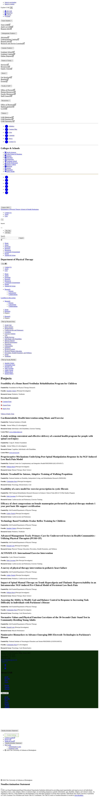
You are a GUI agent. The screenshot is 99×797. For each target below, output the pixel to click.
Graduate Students (7, 48)
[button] (49, 298)
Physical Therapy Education (13, 351)
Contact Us (8, 212)
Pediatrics (8, 347)
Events (3, 81)
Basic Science (9, 327)
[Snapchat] (7, 189)
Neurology (8, 344)
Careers (7, 687)
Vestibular (8, 356)
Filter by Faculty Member (9, 359)
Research (7, 289)
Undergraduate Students (8, 33)
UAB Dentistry (6, 119)
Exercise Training (10, 334)
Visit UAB (4, 25)
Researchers (5, 100)
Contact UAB (10, 738)
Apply (7, 214)
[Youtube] (7, 186)
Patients (4, 113)
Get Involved (5, 77)
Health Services (9, 337)
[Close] (11, 8)
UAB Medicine (6, 117)
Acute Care (8, 325)
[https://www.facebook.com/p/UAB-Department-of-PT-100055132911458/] (5, 668)
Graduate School (6, 52)
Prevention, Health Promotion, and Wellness (18, 353)
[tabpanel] (49, 237)
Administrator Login (15, 747)
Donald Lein (8, 366)
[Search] (2, 220)
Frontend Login (13, 748)
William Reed (9, 372)
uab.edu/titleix (79, 795)
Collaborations (13, 294)
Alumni (4, 73)
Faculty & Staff (6, 86)
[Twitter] (7, 180)
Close (3, 263)
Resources (4, 67)
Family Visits (5, 69)
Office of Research (7, 105)
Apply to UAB (6, 27)
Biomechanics (9, 328)
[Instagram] (7, 183)
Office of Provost (7, 90)
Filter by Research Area (8, 321)
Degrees (7, 678)
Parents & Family (7, 60)
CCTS (3, 109)
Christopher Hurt (10, 365)
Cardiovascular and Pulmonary (14, 330)
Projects (11, 291)
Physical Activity (10, 349)
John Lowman (9, 368)
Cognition (8, 332)
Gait (6, 335)
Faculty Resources (7, 94)
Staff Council (5, 96)
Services (4, 65)
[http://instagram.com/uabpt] (5, 665)
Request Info (5, 29)
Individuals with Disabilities (13, 339)
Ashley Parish (9, 370)
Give (6, 216)
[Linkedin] (7, 192)
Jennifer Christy (9, 363)
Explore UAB (5, 207)
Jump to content (9, 4)
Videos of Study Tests (7, 414)
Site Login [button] (8, 745)
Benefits (4, 79)
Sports (7, 354)
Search (3, 236)
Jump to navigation (10, 2)
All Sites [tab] (7, 232)
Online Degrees (6, 56)
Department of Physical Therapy (11, 209)
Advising (4, 37)
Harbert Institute (6, 107)
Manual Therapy (10, 340)
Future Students (6, 20)
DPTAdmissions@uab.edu (9, 660)
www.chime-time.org (15, 432)
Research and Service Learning (12, 44)
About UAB (5, 693)
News (6, 682)
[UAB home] (49, 205)
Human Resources (7, 92)
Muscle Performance (11, 342)
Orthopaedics (9, 346)
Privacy (8, 739)
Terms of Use (10, 741)
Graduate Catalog (7, 54)
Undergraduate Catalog (9, 39)
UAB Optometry (6, 121)
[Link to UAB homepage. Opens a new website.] (18, 713)
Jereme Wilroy (9, 373)
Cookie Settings (11, 735)
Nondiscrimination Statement (10, 730)
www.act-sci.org (14, 452)
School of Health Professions (30, 209)
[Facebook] (7, 177)
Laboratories (12, 293)
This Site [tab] (7, 230)
